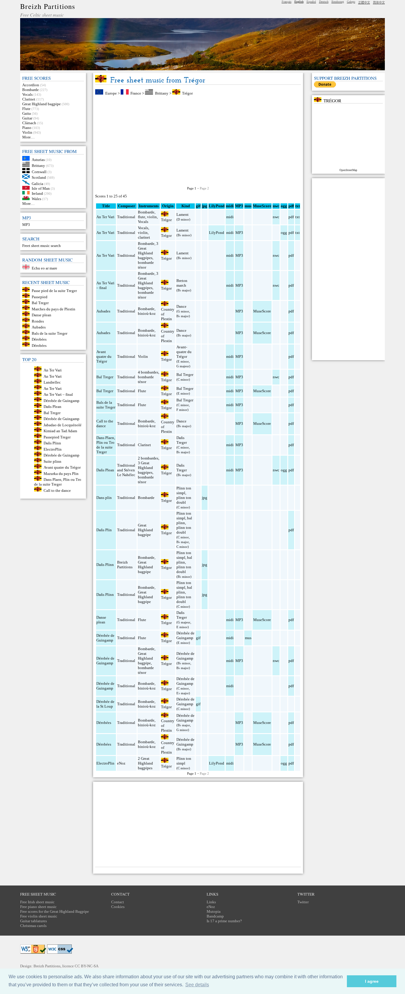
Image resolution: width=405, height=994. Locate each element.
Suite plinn (52, 461)
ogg (284, 206)
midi (230, 217)
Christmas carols (33, 925)
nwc (276, 217)
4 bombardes (148, 372)
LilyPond (216, 232)
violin (152, 217)
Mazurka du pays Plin (61, 473)
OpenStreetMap (348, 170)
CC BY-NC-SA (86, 966)
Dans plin (104, 497)
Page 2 (204, 188)
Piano (26, 127)
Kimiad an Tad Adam (60, 431)
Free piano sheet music (38, 906)
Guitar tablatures (33, 921)
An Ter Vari (53, 370)
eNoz (121, 763)
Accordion (30, 85)
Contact (117, 902)
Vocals (27, 94)
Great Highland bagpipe (41, 104)
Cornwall (39, 172)
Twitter (303, 902)
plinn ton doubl (183, 500)
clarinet (144, 237)
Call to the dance (57, 490)
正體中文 (364, 2)
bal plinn (184, 520)
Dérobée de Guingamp (61, 400)
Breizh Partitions (47, 6)
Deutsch (324, 1)
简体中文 (379, 2)
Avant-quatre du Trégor (184, 352)
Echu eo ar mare (44, 268)
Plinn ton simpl (183, 490)
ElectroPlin (53, 449)
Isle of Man (41, 188)
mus (248, 638)
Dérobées (39, 339)
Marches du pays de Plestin (53, 309)
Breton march (181, 283)
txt (297, 217)
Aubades (39, 327)
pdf (291, 217)
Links (211, 902)
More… (28, 137)
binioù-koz (147, 313)
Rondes (38, 321)
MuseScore (262, 311)
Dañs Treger (181, 440)
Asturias (38, 159)
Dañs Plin (104, 530)
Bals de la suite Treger (49, 333)
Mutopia (214, 911)
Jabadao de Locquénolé (63, 424)
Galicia (37, 183)
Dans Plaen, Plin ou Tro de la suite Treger (57, 481)
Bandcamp (215, 916)
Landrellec (52, 382)
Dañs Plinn (52, 443)
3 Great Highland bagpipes (148, 250)
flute (141, 217)
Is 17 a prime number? (224, 921)
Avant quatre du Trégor (62, 467)
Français (286, 1)
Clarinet (28, 99)
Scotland (39, 177)
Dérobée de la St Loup (105, 704)
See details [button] (197, 984)
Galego (351, 1)
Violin (27, 132)
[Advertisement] (198, 141)
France (135, 93)
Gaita (26, 113)
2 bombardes (148, 458)
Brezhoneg (337, 1)
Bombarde (30, 89)
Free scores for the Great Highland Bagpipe (54, 911)
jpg (204, 497)
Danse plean (41, 315)
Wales (36, 199)
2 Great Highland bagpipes (145, 763)
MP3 (26, 224)
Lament (182, 214)
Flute (26, 108)
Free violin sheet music (38, 916)
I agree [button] (372, 981)
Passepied (39, 296)
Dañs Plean (52, 406)
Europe (111, 93)
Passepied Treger (57, 437)
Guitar (27, 118)
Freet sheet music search (41, 245)
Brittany (38, 165)
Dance (181, 306)
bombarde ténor (146, 264)
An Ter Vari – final (58, 394)
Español (311, 1)
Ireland (37, 193)
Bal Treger (40, 303)
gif (198, 638)
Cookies (118, 906)
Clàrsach (29, 123)
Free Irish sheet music (37, 902)
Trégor (187, 93)
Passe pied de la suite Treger (54, 290)
